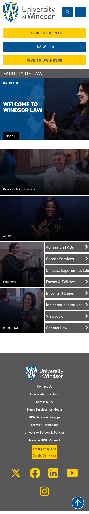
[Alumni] (44, 218)
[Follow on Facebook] (35, 476)
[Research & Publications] (44, 171)
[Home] (29, 12)
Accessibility (44, 402)
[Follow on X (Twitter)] (16, 476)
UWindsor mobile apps (44, 417)
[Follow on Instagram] (44, 494)
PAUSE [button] (9, 83)
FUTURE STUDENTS (44, 33)
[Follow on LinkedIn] (53, 476)
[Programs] (22, 264)
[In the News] (22, 310)
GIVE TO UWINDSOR (45, 60)
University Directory (44, 394)
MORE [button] (10, 136)
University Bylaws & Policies (44, 432)
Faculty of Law (23, 73)
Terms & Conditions (44, 425)
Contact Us (44, 386)
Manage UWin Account (44, 440)
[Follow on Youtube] (72, 476)
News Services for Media (44, 409)
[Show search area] (67, 12)
